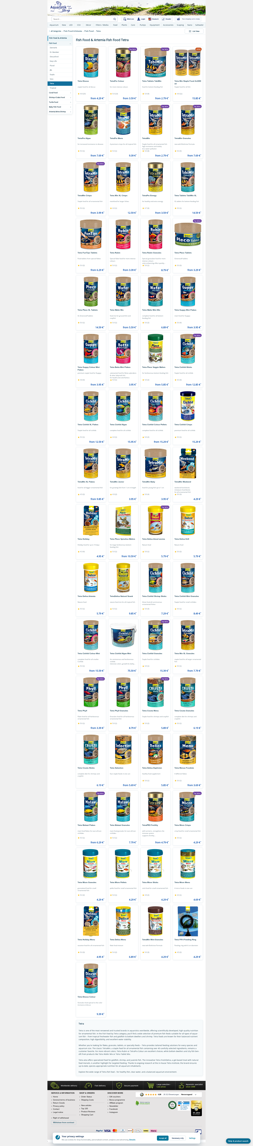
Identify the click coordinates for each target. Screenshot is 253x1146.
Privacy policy (58, 1106)
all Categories (56, 31)
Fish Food (53, 43)
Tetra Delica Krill (181, 539)
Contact (56, 1109)
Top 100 (84, 1108)
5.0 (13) (114, 94)
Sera (51, 79)
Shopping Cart (87, 1115)
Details (132, 1140)
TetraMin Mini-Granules (152, 940)
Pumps (143, 25)
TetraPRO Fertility (150, 825)
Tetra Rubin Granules (151, 253)
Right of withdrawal (61, 1118)
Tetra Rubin (115, 253)
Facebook (113, 1109)
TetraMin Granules (182, 138)
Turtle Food (53, 102)
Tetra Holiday (83, 539)
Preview (91, 76)
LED (70, 25)
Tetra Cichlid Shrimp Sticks (154, 596)
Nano (189, 25)
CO (79, 25)
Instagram (113, 1112)
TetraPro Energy (149, 195)
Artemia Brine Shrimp (57, 111)
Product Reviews (88, 1111)
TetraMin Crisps (85, 195)
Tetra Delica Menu (118, 940)
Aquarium (54, 25)
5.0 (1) (81, 151)
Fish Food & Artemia (58, 38)
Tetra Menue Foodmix (184, 768)
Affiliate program (116, 1103)
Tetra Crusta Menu (150, 711)
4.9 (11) (178, 94)
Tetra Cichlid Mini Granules (186, 596)
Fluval (52, 65)
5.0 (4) (178, 151)
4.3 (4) (81, 552)
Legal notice (58, 1112)
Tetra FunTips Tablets (87, 253)
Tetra (52, 83)
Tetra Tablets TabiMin (151, 81)
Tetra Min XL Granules (184, 653)
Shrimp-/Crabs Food (57, 97)
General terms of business (64, 1100)
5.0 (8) (145, 151)
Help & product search (238, 1141)
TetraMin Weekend (182, 482)
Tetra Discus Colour (86, 997)
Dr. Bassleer (54, 52)
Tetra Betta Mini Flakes (120, 367)
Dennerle (53, 48)
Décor (88, 25)
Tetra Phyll (82, 711)
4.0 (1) (113, 208)
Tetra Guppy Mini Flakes (185, 310)
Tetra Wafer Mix (117, 310)
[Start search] (114, 19)
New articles (86, 1105)
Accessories (168, 25)
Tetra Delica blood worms (153, 539)
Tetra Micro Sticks (150, 882)
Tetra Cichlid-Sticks (183, 367)
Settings (192, 1138)
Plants (124, 25)
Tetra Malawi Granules (120, 825)
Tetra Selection (116, 768)
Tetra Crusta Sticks (86, 768)
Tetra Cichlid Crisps (183, 424)
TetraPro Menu (116, 138)
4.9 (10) (82, 94)
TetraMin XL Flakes (86, 482)
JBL (51, 70)
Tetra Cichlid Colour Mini (89, 653)
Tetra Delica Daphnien (152, 768)
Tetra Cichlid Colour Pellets (154, 424)
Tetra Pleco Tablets (183, 253)
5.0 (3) (178, 265)
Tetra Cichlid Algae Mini (120, 653)
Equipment (155, 25)
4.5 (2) (81, 494)
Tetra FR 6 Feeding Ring (185, 940)
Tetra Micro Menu (182, 882)
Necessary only (178, 1138)
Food (115, 25)
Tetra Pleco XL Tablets (88, 310)
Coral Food (53, 92)
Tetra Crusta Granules (184, 711)
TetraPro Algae (84, 138)
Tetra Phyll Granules (119, 711)
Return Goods (59, 1103)
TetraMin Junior (117, 482)
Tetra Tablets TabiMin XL (185, 195)
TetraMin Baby (148, 482)
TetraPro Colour (117, 81)
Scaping (180, 25)
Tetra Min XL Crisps (118, 195)
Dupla (52, 74)
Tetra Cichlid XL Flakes (88, 424)
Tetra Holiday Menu (86, 940)
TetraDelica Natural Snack (121, 596)
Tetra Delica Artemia (86, 596)
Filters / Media (102, 25)
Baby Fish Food (55, 107)
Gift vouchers (114, 1097)
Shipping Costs (87, 1100)
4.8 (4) (81, 380)
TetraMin (146, 138)
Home (55, 1097)
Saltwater (199, 25)
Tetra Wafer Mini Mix (151, 310)
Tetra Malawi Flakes (86, 825)
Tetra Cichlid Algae (118, 424)
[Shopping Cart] (178, 19)
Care (133, 25)
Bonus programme (117, 1100)
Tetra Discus (83, 81)
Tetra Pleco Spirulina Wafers (122, 539)
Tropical (53, 88)
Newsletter (113, 1106)
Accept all (162, 1138)
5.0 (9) (145, 94)
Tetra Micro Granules (87, 882)
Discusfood (54, 57)
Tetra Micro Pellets (118, 882)
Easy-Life (53, 61)
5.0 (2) (81, 265)
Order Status (86, 1097)
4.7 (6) (145, 208)
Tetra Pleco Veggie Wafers (153, 367)
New (64, 25)
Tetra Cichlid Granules (152, 653)
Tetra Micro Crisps (182, 825)
